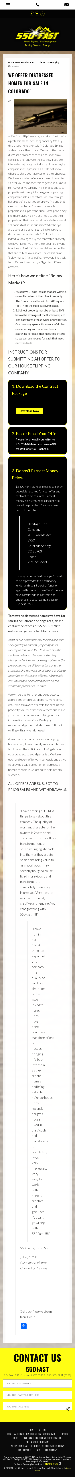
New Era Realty (51, 1464)
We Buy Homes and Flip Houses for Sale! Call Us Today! (37, 1446)
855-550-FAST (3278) (59, 1375)
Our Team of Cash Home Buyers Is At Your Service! (31, 1433)
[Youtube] (37, 14)
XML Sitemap (51, 1450)
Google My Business (33, 1268)
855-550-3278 (46, 626)
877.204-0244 (25, 444)
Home (31, 1429)
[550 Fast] (38, 33)
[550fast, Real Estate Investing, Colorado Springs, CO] (65, 1434)
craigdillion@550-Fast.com (32, 448)
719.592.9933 (37, 562)
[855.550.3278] (37, 5)
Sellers (42, 1429)
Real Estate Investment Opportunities (42, 1437)
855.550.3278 (24, 604)
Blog (15, 1437)
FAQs (38, 1450)
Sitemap (37, 1468)
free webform (42, 1311)
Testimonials (24, 1450)
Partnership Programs (37, 1442)
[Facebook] (32, 14)
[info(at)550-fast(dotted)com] (66, 5)
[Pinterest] (42, 14)
